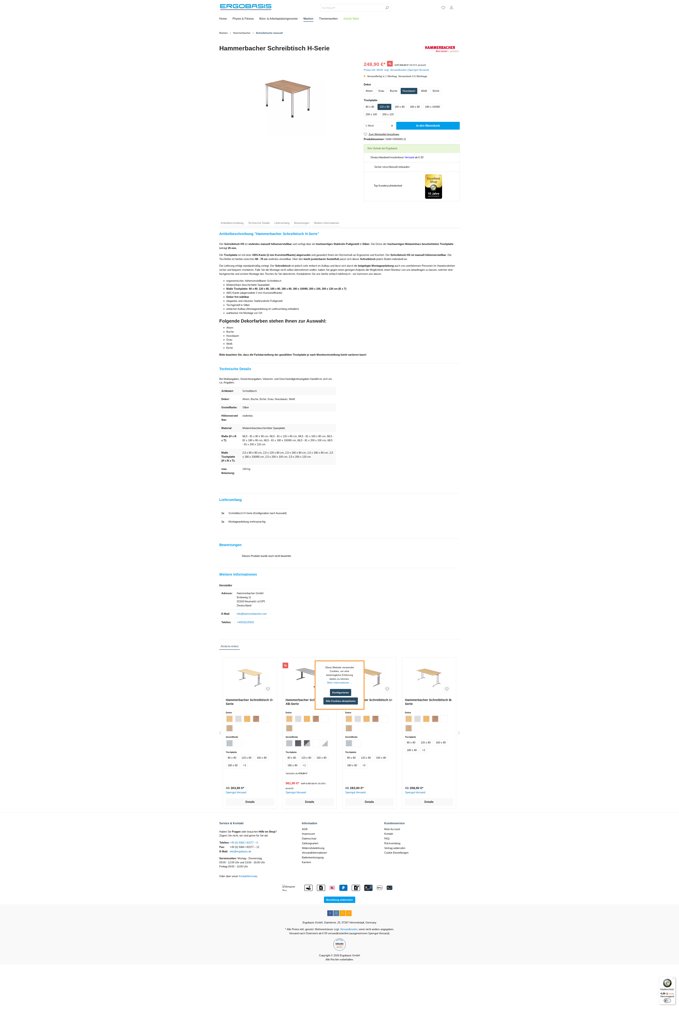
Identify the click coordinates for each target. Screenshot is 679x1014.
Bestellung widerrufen (339, 899)
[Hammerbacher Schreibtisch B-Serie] (429, 677)
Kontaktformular (248, 876)
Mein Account (392, 829)
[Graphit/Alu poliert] (307, 743)
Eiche (436, 90)
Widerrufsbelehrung (313, 848)
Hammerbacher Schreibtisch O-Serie (249, 702)
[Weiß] (265, 719)
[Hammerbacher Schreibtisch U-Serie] (369, 677)
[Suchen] (387, 7)
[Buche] (247, 719)
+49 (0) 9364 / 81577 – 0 (244, 842)
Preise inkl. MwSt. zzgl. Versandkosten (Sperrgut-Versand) (396, 69)
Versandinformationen (314, 852)
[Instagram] (336, 913)
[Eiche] (229, 728)
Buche (393, 90)
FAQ (387, 838)
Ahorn (369, 90)
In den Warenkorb (428, 125)
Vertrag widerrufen (394, 848)
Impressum (308, 833)
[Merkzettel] (443, 7)
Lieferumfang (281, 222)
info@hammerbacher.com (252, 613)
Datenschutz (309, 838)
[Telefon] (349, 913)
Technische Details (259, 222)
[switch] (667, 1000)
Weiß (424, 90)
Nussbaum (409, 90)
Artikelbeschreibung (232, 222)
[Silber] (229, 743)
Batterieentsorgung (313, 857)
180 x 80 (415, 106)
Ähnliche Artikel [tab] (229, 646)
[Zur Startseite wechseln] (245, 7)
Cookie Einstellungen (396, 852)
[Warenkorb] (457, 6)
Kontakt (388, 833)
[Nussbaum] (256, 719)
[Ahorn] (229, 719)
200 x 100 (371, 114)
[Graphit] (298, 743)
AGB (304, 829)
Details (250, 801)
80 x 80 (370, 106)
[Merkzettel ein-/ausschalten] (267, 689)
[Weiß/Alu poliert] (324, 743)
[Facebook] (330, 913)
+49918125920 (245, 622)
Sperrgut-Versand (236, 792)
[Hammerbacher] (442, 49)
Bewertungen (301, 222)
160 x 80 (400, 106)
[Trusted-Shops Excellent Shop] (433, 186)
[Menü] (673, 979)
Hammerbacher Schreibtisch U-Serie (369, 702)
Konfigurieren (340, 692)
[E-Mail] (342, 913)
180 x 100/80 (432, 106)
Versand (409, 157)
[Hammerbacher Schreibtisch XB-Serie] (310, 677)
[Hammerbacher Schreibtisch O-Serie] (250, 677)
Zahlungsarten (310, 843)
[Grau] (238, 719)
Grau (381, 90)
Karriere (306, 862)
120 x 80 (384, 106)
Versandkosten (348, 929)
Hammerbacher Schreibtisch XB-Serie (307, 702)
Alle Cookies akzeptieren (341, 701)
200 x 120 (388, 114)
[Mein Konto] (451, 7)
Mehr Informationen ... (339, 682)
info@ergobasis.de (240, 851)
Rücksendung (392, 843)
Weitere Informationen (326, 222)
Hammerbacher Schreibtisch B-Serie (428, 702)
